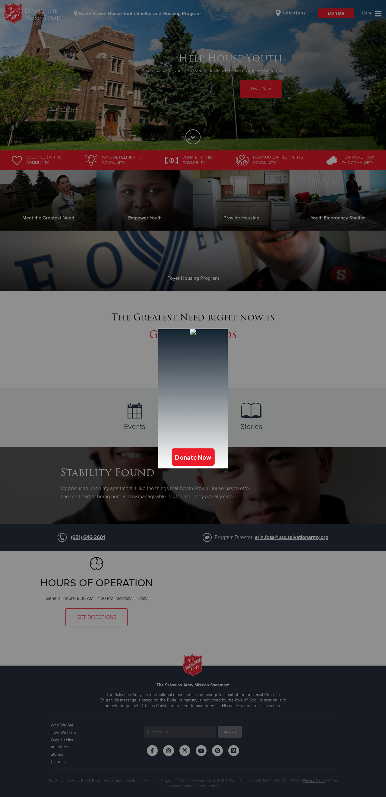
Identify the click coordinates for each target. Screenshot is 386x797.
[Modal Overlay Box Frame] (193, 398)
